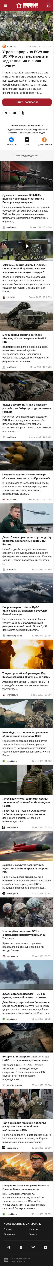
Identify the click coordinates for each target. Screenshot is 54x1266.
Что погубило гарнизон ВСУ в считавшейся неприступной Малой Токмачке (23, 935)
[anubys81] (4, 297)
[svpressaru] (4, 694)
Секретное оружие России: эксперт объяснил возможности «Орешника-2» (26, 476)
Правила (33, 1234)
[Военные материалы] (27, 5)
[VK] (33, 1247)
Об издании (9, 1234)
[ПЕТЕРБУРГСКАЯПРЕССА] (4, 1085)
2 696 (49, 297)
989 (50, 569)
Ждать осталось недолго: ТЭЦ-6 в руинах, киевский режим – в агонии (24, 996)
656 (50, 635)
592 (50, 956)
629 (50, 827)
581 (50, 1019)
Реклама (8, 1229)
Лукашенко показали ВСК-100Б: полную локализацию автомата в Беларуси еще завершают (23, 199)
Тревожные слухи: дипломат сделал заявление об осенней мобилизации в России (26, 802)
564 (50, 1085)
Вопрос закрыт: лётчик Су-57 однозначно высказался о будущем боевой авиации (24, 611)
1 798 (49, 367)
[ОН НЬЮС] (4, 499)
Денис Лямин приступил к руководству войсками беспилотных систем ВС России (26, 541)
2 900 (49, 227)
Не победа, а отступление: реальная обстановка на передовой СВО (25, 734)
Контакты (33, 1229)
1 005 (49, 499)
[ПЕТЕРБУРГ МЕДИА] (4, 635)
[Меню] (5, 5)
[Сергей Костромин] (4, 227)
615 (50, 893)
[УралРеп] (4, 46)
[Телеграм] (9, 1247)
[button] (6, 112)
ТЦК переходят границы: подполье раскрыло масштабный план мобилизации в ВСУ (24, 1126)
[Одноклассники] (21, 1247)
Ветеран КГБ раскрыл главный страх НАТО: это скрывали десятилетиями (25, 1058)
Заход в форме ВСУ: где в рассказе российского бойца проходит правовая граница (26, 408)
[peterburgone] (4, 893)
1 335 (49, 437)
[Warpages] (4, 827)
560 (50, 1148)
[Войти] (49, 5)
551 (50, 1214)
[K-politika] (4, 761)
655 (50, 695)
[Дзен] (45, 1247)
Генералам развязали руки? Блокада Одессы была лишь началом (25, 1187)
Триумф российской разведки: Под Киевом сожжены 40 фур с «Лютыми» (26, 675)
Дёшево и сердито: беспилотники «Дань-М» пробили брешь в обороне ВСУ (25, 869)
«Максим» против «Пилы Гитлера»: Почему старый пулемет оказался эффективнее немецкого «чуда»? (24, 269)
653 (50, 761)
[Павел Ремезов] (4, 437)
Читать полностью (27, 102)
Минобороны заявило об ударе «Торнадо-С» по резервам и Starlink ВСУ (24, 338)
